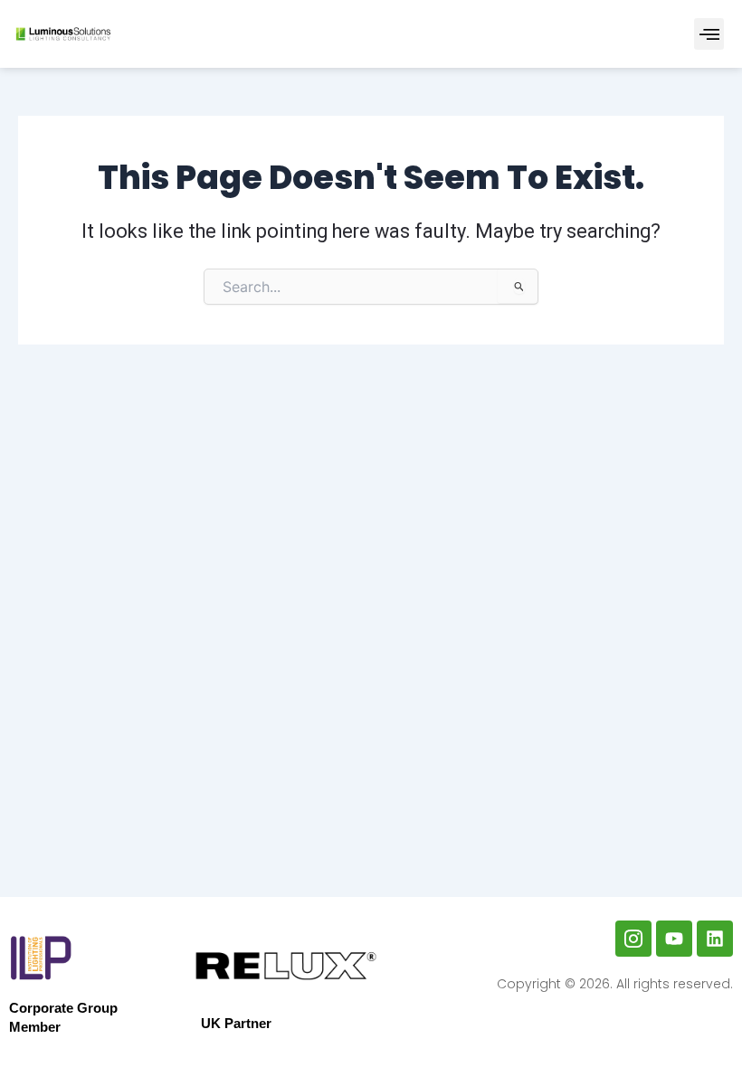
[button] (709, 34)
